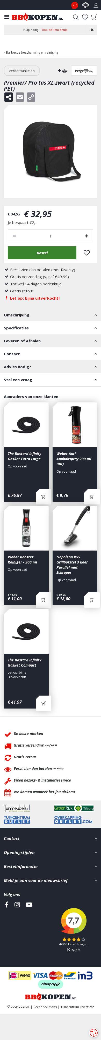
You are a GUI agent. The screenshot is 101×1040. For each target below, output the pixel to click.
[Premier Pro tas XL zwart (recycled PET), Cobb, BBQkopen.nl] (50, 151)
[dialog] (93, 1032)
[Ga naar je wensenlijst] (85, 17)
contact (85, 5)
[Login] (95, 5)
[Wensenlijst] (85, 17)
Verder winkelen (22, 70)
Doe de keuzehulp (55, 30)
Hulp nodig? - (45, 30)
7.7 (75, 5)
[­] (7, 928)
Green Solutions (45, 1007)
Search (75, 17)
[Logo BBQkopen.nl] (37, 17)
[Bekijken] (94, 17)
